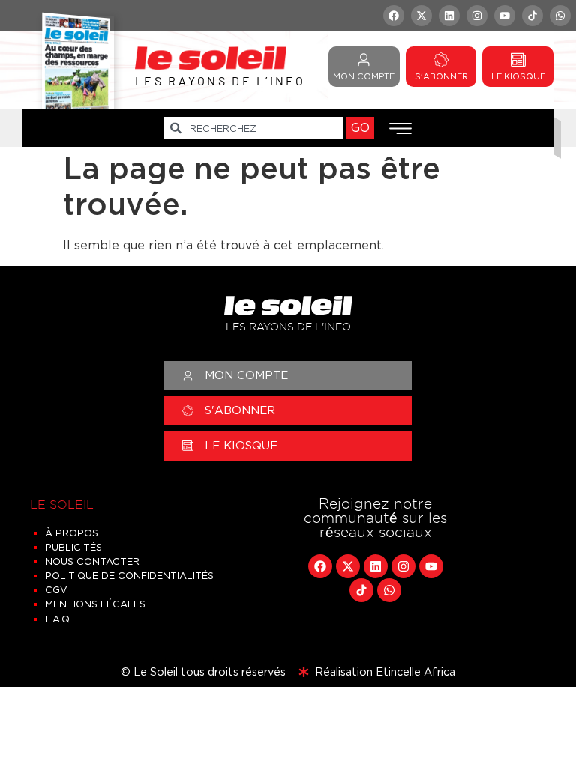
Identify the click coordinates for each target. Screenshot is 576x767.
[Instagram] (477, 15)
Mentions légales (95, 604)
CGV (56, 589)
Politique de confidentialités (129, 575)
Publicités (73, 547)
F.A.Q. (58, 619)
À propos (71, 533)
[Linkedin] (449, 15)
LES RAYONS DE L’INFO (220, 80)
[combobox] (254, 128)
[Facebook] (393, 15)
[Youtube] (504, 15)
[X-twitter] (421, 15)
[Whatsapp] (560, 15)
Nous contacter (92, 561)
